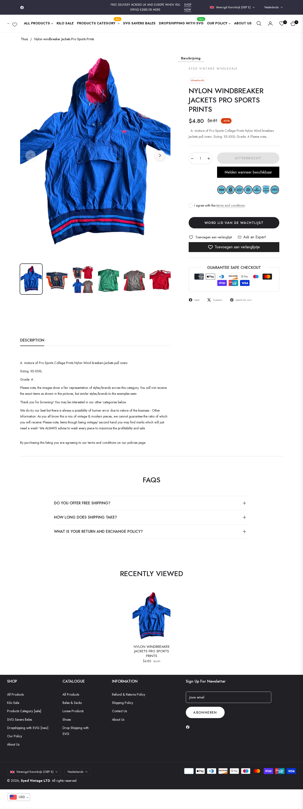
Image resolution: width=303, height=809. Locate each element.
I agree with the (219, 205)
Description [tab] (32, 340)
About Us (13, 744)
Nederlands (271, 7)
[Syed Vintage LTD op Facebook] (189, 727)
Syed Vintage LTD (35, 780)
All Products (15, 694)
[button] (259, 23)
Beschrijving (191, 58)
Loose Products (73, 711)
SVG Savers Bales (19, 719)
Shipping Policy (122, 702)
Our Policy (14, 736)
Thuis (24, 39)
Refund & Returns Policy (128, 694)
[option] (95, 153)
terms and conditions (230, 205)
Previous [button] (30, 155)
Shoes (66, 719)
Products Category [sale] (24, 711)
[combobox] (19, 797)
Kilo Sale (13, 702)
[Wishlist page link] (14, 23)
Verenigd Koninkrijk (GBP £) (233, 7)
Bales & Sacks (72, 702)
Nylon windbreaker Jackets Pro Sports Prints (151, 651)
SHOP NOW (187, 7)
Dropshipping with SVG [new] (27, 727)
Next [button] (160, 155)
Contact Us (119, 711)
